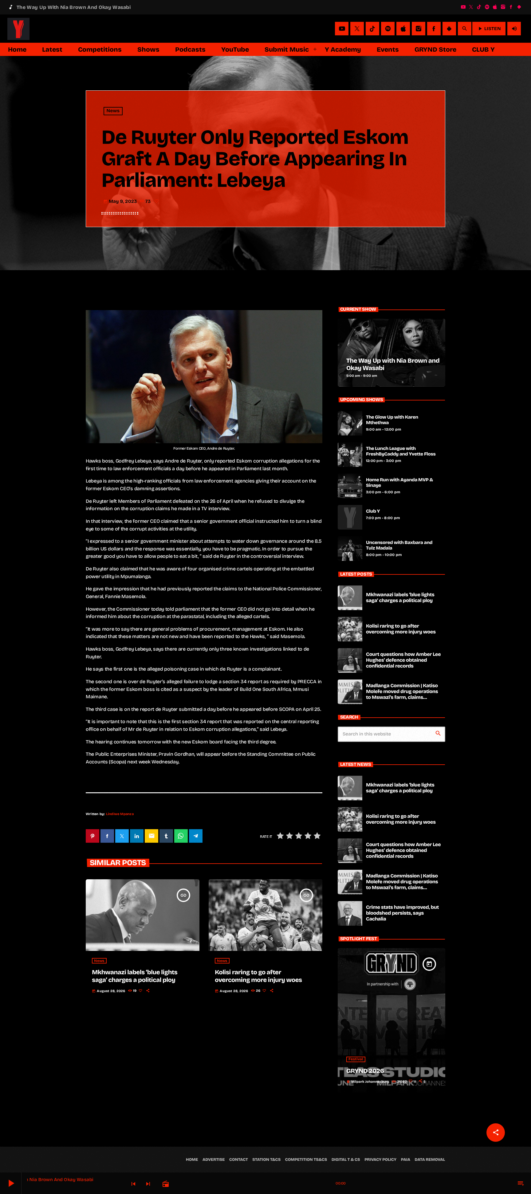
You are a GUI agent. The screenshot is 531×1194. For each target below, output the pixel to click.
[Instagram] (503, 7)
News (113, 111)
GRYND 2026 (365, 1071)
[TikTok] (479, 7)
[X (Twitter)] (471, 7)
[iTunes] (495, 7)
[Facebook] (511, 7)
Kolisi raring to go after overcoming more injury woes (258, 976)
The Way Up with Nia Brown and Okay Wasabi (392, 364)
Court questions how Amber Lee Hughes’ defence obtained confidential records (403, 660)
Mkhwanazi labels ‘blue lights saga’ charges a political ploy (134, 976)
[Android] (519, 7)
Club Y (373, 511)
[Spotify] (487, 7)
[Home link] (18, 29)
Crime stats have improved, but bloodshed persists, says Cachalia (402, 913)
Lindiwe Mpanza (120, 814)
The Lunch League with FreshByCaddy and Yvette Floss (401, 451)
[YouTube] (463, 7)
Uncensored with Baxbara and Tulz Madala (399, 545)
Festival (355, 1059)
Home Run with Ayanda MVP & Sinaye (399, 482)
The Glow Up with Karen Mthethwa (392, 420)
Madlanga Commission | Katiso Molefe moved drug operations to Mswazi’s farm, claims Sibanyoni (402, 695)
